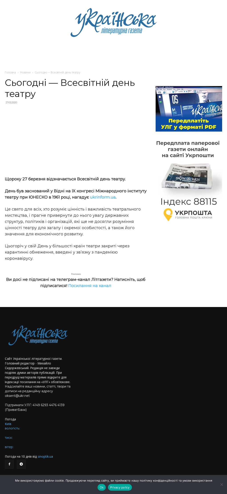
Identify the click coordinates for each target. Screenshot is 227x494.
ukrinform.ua (103, 197)
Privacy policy (120, 487)
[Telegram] (21, 464)
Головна (10, 72)
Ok (102, 487)
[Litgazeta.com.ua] (113, 22)
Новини (25, 72)
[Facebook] (9, 464)
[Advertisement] (76, 140)
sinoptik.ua (45, 456)
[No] (221, 484)
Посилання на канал (89, 285)
